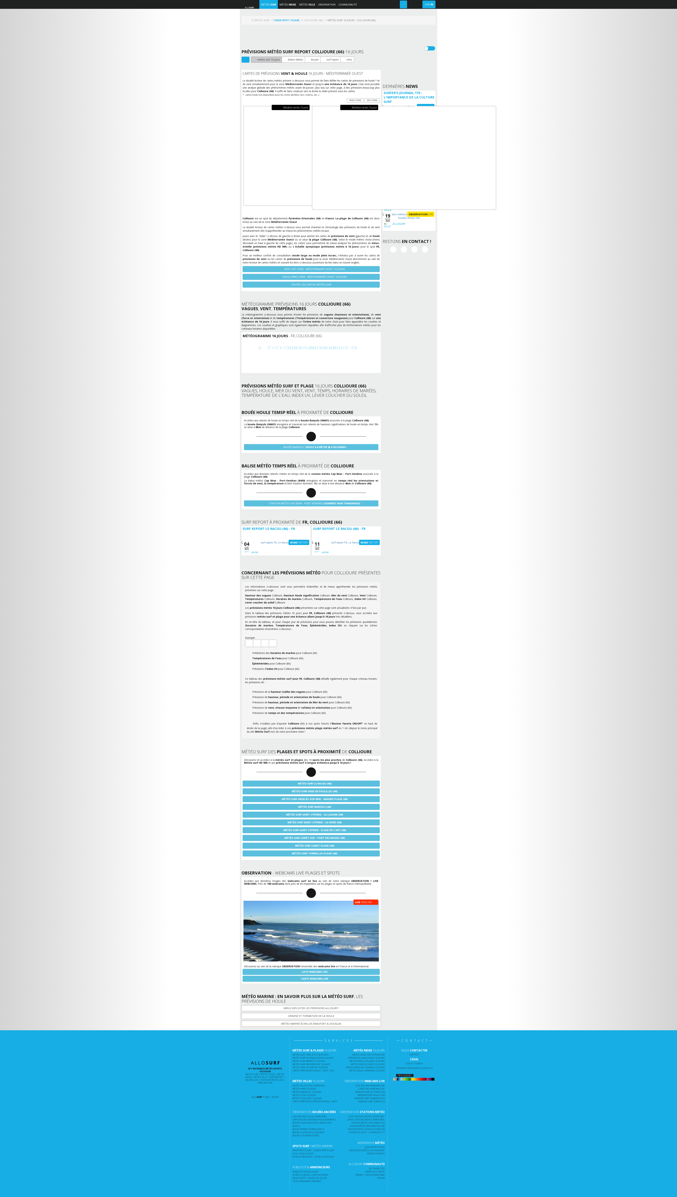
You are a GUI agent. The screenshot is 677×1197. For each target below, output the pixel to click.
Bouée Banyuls (314, 447)
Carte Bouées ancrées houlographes (314, 1119)
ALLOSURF (398, 223)
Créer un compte (375, 1171)
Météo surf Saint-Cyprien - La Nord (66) (314, 822)
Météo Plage (268, 1074)
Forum (381, 1178)
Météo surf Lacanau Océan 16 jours (312, 1057)
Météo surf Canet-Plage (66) (314, 845)
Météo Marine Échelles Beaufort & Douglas (311, 1023)
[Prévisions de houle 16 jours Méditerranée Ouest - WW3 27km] (404, 158)
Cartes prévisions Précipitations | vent (314, 1101)
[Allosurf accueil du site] (248, 20)
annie (254, 552)
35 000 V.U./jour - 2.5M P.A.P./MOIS (310, 1174)
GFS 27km (372, 100)
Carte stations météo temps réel (366, 1119)
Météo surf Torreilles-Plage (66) (314, 853)
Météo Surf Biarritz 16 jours (308, 1061)
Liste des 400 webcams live (370, 1085)
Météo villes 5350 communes (308, 1085)
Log (429, 4)
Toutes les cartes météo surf (311, 284)
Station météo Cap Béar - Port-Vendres (314, 503)
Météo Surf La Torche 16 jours (310, 1067)
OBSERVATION (327, 4)
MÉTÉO (268, 4)
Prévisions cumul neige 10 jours (366, 1057)
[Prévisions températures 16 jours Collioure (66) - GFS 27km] (325, 355)
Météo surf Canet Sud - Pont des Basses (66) (314, 838)
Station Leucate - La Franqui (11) (367, 1132)
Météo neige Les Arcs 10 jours (368, 1064)
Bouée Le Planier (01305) (305, 1135)
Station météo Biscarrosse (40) (367, 1125)
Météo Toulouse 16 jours (307, 1098)
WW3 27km (355, 100)
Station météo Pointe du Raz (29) (366, 1129)
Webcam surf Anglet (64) (371, 1095)
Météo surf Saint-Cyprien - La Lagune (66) (314, 814)
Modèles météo (376, 1153)
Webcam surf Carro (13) (371, 1101)
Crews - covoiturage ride (370, 1174)
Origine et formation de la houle (311, 1016)
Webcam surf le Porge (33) (370, 1091)
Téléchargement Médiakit (306, 1181)
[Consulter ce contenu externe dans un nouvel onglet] (251, 1090)
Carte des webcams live (371, 1088)
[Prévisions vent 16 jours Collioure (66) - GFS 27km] (311, 355)
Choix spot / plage (286, 20)
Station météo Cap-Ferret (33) (368, 1122)
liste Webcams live (314, 971)
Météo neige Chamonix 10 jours (367, 1070)
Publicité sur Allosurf (305, 1171)
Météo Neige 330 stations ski (368, 1054)
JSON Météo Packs (375, 1147)
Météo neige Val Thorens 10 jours (365, 1067)
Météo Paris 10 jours (304, 1088)
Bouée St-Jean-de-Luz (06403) (308, 1132)
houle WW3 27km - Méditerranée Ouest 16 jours (314, 276)
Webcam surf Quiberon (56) (369, 1098)
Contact (414, 1054)
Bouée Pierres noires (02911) (308, 1129)
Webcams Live (265, 1082)
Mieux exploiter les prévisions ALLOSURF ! (311, 1008)
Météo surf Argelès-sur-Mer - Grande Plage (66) (314, 799)
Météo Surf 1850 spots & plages (310, 1054)
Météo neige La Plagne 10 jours (367, 1061)
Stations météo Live (272, 1079)
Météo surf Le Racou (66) (314, 783)
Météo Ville (260, 1077)
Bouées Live (251, 1079)
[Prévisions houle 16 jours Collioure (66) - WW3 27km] (297, 355)
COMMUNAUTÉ (348, 4)
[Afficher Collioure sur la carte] (245, 60)
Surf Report (276, 1077)
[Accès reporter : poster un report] (403, 4)
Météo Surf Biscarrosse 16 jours (311, 1064)
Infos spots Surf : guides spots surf (313, 1150)
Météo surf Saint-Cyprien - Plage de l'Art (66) (314, 830)
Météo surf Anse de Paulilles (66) (314, 791)
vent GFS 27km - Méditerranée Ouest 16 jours (314, 269)
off (432, 48)
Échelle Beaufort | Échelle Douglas (313, 1156)
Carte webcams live (314, 978)
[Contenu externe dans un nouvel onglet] (393, 249)
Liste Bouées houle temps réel (309, 1116)
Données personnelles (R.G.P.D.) (414, 1068)
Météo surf (252, 1074)
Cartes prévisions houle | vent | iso (313, 1070)
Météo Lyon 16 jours (304, 1095)
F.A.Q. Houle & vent (303, 1153)
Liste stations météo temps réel (366, 1116)
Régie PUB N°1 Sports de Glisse (309, 1178)
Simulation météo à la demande (367, 1150)
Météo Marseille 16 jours (306, 1091)
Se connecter (377, 1168)
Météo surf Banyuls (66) (314, 806)
